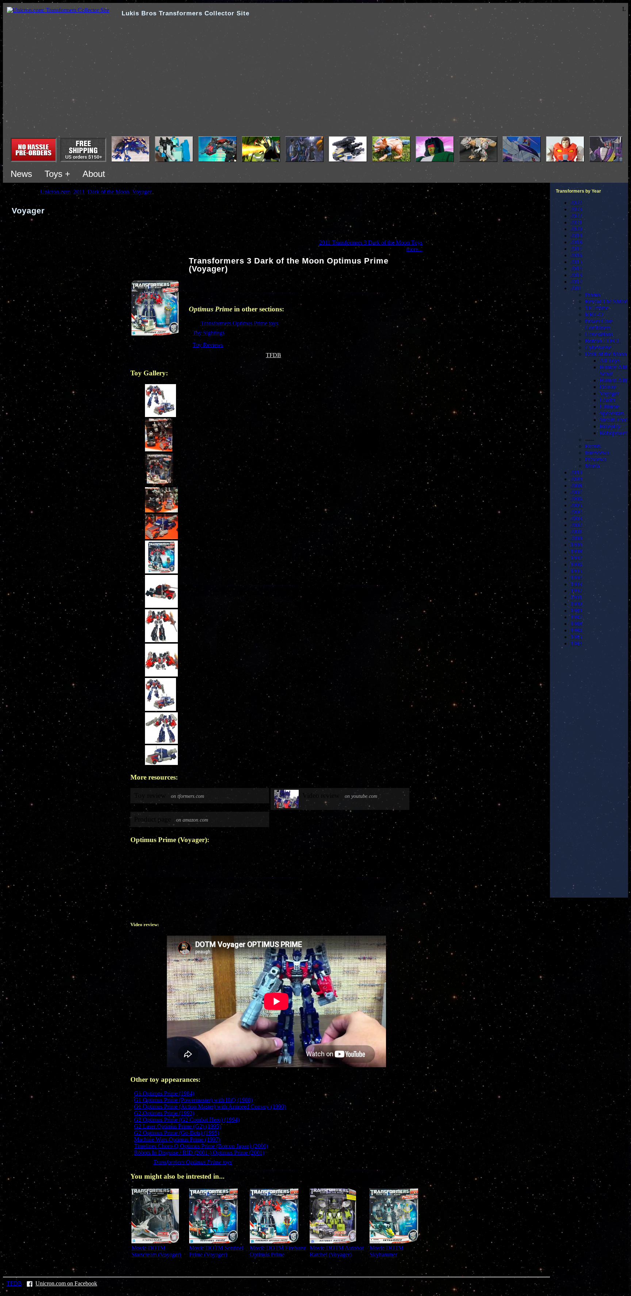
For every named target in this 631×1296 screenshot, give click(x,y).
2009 (576, 479)
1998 (576, 551)
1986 (576, 630)
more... (414, 249)
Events (593, 446)
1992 (576, 591)
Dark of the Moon (606, 354)
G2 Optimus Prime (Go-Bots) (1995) (176, 1133)
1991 (576, 597)
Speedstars (612, 413)
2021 (576, 222)
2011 (576, 288)
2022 (576, 216)
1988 (576, 624)
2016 (576, 255)
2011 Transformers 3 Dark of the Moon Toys (370, 242)
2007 (576, 492)
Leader (608, 400)
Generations (599, 334)
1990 (576, 604)
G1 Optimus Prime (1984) (164, 1093)
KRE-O (594, 314)
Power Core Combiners (599, 324)
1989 (576, 610)
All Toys (610, 360)
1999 (576, 545)
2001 (576, 531)
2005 (576, 505)
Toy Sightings (208, 333)
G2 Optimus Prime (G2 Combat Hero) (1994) (187, 1120)
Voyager (609, 393)
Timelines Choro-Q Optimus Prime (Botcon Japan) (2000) (201, 1146)
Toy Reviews (207, 345)
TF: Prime (596, 308)
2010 (576, 472)
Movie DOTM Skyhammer (387, 1251)
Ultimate (609, 406)
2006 (576, 499)
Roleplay (610, 426)
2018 (576, 242)
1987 (576, 617)
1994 (576, 578)
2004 (576, 512)
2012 (576, 281)
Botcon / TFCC (603, 341)
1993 (576, 584)
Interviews (597, 453)
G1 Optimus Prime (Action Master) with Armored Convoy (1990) (210, 1106)
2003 (576, 518)
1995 (576, 571)
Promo (592, 295)
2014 (576, 268)
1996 (576, 564)
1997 (576, 558)
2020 (576, 229)
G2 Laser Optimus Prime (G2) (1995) (177, 1126)
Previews (595, 459)
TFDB (273, 355)
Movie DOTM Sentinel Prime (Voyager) (216, 1251)
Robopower (613, 433)
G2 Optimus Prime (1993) (164, 1113)
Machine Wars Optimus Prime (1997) (177, 1139)
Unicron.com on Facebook (66, 1283)
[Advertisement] (315, 81)
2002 (576, 525)
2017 (576, 249)
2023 (576, 209)
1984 (576, 643)
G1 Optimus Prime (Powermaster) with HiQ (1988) (193, 1100)
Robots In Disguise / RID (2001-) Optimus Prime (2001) (199, 1152)
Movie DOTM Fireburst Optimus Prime (278, 1251)
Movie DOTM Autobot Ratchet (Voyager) (337, 1251)
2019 (576, 235)
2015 (576, 262)
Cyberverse (598, 347)
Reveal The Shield (606, 301)
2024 (576, 203)
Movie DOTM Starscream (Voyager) (156, 1251)
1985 (576, 637)
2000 (576, 538)
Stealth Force (615, 420)
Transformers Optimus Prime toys (239, 323)
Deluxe (608, 387)
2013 (576, 275)
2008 (576, 485)
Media (592, 466)
